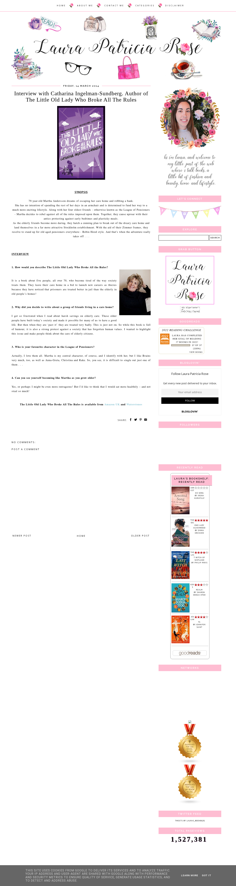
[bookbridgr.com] (189, 722)
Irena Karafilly (199, 496)
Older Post (140, 535)
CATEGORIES (145, 5)
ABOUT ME (85, 5)
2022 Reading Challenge (181, 330)
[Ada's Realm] (180, 612)
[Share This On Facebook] (130, 420)
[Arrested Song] (180, 513)
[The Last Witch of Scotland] (180, 578)
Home (81, 535)
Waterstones (134, 404)
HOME (61, 5)
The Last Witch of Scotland (197, 556)
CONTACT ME (114, 5)
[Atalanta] (180, 642)
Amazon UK (112, 404)
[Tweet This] (135, 420)
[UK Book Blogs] (190, 804)
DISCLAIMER (174, 5)
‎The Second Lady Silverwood (197, 524)
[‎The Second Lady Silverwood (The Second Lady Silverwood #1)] (180, 546)
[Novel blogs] (190, 763)
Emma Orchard (199, 531)
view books (196, 352)
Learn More (189, 875)
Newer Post (22, 535)
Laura (176, 335)
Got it (206, 875)
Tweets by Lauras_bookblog (190, 820)
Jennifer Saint (201, 625)
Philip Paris (201, 562)
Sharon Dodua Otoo (199, 593)
